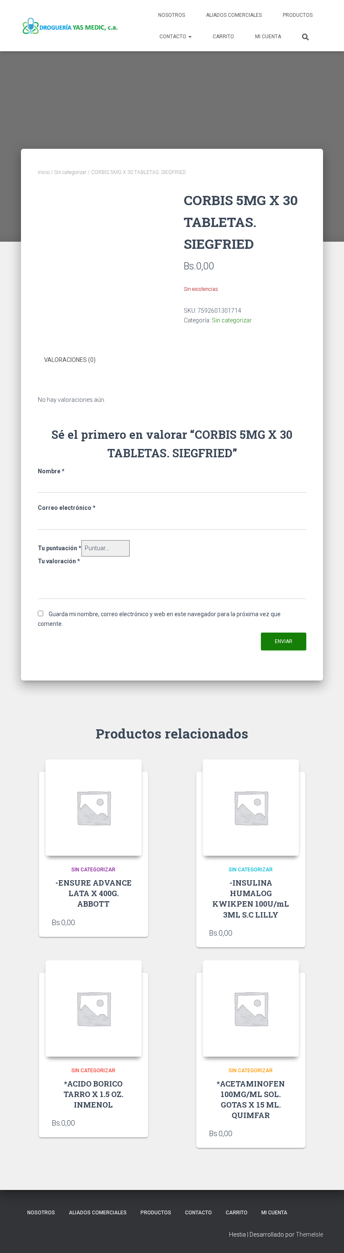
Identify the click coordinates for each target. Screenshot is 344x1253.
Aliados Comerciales (234, 15)
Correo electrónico (67, 507)
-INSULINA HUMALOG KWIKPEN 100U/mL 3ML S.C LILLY (250, 899)
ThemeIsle (309, 1234)
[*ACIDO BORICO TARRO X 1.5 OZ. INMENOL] (93, 1008)
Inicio (44, 172)
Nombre (51, 471)
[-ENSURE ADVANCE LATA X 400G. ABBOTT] (93, 807)
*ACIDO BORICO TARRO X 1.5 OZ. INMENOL (93, 1094)
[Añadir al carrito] (131, 922)
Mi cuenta (268, 37)
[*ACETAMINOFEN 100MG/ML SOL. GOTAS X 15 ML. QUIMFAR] (251, 1008)
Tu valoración (59, 561)
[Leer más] (288, 1133)
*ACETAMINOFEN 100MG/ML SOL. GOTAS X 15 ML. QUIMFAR (251, 1100)
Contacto (173, 37)
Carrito (223, 37)
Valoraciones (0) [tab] (70, 359)
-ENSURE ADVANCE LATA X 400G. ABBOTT (93, 893)
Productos (298, 15)
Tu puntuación (59, 548)
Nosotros (171, 15)
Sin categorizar (70, 172)
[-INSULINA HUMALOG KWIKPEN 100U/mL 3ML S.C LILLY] (251, 807)
